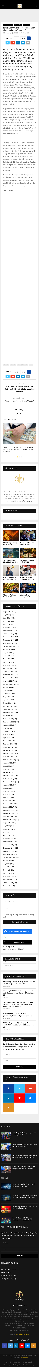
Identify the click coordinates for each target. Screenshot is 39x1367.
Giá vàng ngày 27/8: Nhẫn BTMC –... (27, 561)
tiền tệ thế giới (22, 364)
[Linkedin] (16, 1345)
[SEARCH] (33, 965)
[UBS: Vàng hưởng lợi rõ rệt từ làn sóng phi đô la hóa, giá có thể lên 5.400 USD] (11, 535)
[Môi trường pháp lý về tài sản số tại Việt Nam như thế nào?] (6, 1209)
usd (31, 364)
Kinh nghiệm (17, 1365)
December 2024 (8, 675)
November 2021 (8, 775)
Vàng (3, 1272)
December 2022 (8, 750)
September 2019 (9, 857)
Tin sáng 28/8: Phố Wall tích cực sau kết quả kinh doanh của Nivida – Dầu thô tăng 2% (19, 993)
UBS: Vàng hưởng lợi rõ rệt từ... (10, 543)
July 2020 (6, 826)
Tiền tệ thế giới (18, 25)
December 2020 (8, 810)
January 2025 (8, 671)
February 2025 (8, 668)
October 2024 (8, 681)
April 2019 (6, 873)
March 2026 (7, 627)
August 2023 (7, 725)
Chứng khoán (5, 1279)
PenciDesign (24, 1357)
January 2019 (8, 883)
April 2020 (6, 835)
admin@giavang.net (25, 501)
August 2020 (7, 823)
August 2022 (7, 763)
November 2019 (8, 851)
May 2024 (6, 697)
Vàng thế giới (5, 1275)
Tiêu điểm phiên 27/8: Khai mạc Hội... (10, 561)
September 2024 (9, 684)
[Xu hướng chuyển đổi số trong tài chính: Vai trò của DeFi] (6, 1186)
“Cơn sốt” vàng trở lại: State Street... (10, 596)
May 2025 (6, 659)
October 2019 (8, 854)
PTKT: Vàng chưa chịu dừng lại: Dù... (10, 578)
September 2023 (9, 722)
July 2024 (6, 690)
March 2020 (7, 838)
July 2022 (6, 766)
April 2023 (6, 738)
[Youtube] (22, 1345)
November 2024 (8, 678)
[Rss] (33, 1345)
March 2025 (7, 665)
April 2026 (6, 624)
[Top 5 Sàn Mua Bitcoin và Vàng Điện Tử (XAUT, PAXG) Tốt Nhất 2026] (6, 1198)
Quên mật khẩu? (9, 947)
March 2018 (7, 886)
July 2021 (6, 788)
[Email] (27, 1345)
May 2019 (6, 870)
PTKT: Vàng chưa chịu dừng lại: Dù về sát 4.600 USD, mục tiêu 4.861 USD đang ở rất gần (18, 1025)
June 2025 (7, 656)
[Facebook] (4, 1345)
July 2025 (6, 652)
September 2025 (9, 646)
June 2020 (7, 829)
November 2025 (8, 640)
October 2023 (8, 719)
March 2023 (7, 741)
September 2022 (9, 760)
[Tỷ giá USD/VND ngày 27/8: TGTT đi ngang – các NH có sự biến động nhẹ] (28, 570)
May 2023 (6, 734)
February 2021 (8, 804)
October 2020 (8, 816)
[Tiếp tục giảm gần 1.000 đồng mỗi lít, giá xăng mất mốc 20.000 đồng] (6, 1157)
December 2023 (8, 712)
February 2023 (8, 744)
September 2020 (9, 819)
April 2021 (6, 797)
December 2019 (8, 848)
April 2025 (6, 662)
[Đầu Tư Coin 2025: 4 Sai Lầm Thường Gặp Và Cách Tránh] (6, 1220)
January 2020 (8, 845)
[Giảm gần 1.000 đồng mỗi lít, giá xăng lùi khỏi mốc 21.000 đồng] (6, 1169)
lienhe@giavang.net (22, 1334)
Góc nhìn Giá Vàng (28, 1365)
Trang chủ (8, 1362)
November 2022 (8, 753)
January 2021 (8, 807)
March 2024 (7, 703)
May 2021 (6, 794)
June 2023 (7, 731)
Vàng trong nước (27, 1362)
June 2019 (7, 867)
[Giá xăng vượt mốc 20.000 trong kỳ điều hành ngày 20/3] (6, 1146)
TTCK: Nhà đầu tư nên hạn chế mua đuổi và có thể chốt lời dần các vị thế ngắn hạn (20, 389)
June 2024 (7, 693)
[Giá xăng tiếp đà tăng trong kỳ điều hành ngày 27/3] (6, 1135)
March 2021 (7, 801)
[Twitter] (10, 1345)
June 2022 (7, 769)
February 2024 (8, 706)
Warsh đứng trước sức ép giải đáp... (27, 596)
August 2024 (7, 687)
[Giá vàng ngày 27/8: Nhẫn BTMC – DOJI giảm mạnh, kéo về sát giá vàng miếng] (28, 553)
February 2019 (8, 879)
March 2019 (7, 876)
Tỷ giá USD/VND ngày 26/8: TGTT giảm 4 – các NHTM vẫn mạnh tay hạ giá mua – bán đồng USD (18, 449)
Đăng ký (21, 949)
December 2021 (8, 772)
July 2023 (6, 728)
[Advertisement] (19, 276)
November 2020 (8, 813)
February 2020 (8, 842)
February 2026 (8, 630)
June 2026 (7, 618)
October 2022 (8, 756)
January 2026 (8, 634)
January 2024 (8, 709)
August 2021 (7, 785)
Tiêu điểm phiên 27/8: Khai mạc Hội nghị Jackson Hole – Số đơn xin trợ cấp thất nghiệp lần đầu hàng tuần (18, 1004)
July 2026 (6, 615)
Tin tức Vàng (16, 1362)
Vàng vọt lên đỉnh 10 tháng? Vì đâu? (19, 401)
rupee (6, 364)
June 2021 (7, 791)
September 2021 (9, 782)
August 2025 (7, 649)
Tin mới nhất (26, 25)
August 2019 (7, 860)
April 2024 (6, 700)
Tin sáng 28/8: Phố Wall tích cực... (27, 543)
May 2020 (6, 832)
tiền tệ (13, 364)
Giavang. (8, 33)
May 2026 (6, 621)
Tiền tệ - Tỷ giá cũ (8, 25)
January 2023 (8, 747)
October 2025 (8, 643)
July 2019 (6, 864)
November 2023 (8, 716)
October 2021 (8, 779)
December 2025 (8, 637)
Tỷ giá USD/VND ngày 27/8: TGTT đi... (27, 578)
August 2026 (7, 612)
